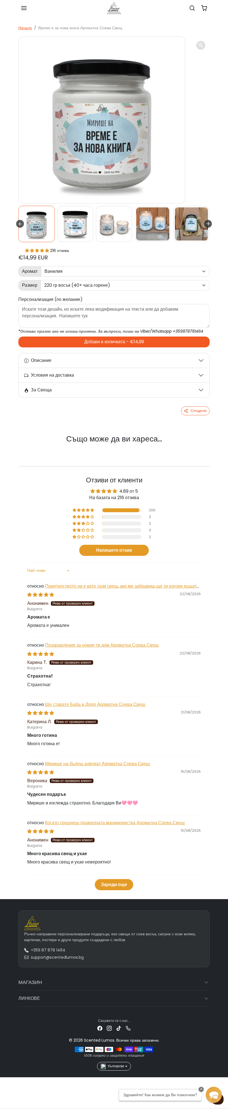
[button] (24, 8)
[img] (40, 595)
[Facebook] (100, 1028)
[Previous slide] (26, 448)
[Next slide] (208, 224)
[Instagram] (109, 1028)
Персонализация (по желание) (50, 299)
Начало (25, 28)
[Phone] (128, 1028)
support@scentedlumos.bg (57, 957)
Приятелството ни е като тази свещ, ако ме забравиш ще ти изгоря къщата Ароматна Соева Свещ (113, 589)
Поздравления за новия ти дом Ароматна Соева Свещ (101, 645)
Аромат (30, 271)
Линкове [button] (29, 998)
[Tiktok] (118, 1028)
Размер (29, 285)
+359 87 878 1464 (48, 950)
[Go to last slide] (20, 224)
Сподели (198, 410)
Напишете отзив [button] (114, 550)
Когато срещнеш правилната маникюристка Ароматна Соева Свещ (115, 823)
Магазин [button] (30, 982)
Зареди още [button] (114, 884)
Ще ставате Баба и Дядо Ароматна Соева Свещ (95, 704)
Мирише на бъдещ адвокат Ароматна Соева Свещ (97, 763)
